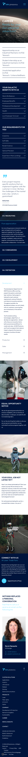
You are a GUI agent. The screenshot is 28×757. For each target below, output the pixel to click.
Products (5, 694)
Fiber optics (5, 699)
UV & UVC (5, 702)
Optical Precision (8, 151)
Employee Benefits (8, 101)
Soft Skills (5, 141)
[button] (3, 754)
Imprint (4, 748)
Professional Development (11, 106)
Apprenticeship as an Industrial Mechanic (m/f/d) (13, 52)
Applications (5, 680)
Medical (4, 687)
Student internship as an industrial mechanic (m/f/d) (13, 62)
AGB (20, 748)
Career (4, 718)
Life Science (5, 684)
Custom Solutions (8, 677)
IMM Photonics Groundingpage (12, 752)
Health (4, 111)
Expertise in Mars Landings (11, 156)
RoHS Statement (7, 736)
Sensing (4, 689)
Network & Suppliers (8, 712)
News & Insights (7, 722)
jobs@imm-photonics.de (13, 654)
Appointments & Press (14, 581)
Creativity (5, 136)
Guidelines (5, 738)
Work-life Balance (8, 96)
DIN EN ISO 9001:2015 (8, 731)
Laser (4, 697)
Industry (4, 682)
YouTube (11, 754)
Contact (5, 726)
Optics (4, 704)
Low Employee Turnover (10, 116)
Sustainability (6, 715)
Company (5, 707)
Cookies (6, 750)
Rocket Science (7, 146)
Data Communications (8, 691)
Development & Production (10, 710)
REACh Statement (7, 733)
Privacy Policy (13, 748)
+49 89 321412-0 (11, 652)
